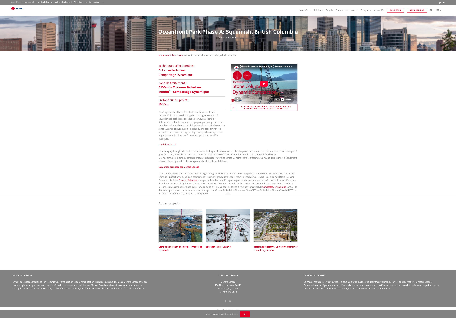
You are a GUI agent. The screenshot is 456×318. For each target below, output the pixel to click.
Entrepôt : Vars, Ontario (228, 226)
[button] (439, 10)
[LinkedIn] (226, 301)
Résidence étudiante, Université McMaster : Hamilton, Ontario (275, 226)
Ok (245, 314)
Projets (179, 55)
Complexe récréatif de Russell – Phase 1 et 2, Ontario (180, 226)
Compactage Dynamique (274, 187)
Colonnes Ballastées (187, 180)
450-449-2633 (230, 292)
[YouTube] (230, 301)
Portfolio (170, 55)
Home (161, 55)
